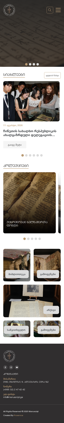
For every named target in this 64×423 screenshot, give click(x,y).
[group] (31, 114)
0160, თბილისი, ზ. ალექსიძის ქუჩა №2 (26, 382)
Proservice (18, 415)
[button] (26, 64)
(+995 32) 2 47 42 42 (14, 390)
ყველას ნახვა (52, 75)
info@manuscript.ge (13, 397)
